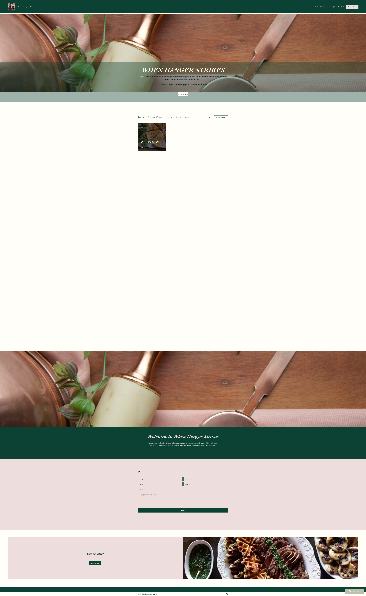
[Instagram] (334, 7)
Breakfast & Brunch (155, 117)
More (187, 117)
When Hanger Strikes (27, 7)
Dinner (178, 117)
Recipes (141, 117)
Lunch (169, 117)
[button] (209, 117)
